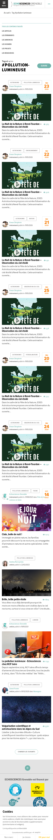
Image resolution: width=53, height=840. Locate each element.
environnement (32, 151)
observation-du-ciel (32, 287)
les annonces (7, 40)
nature (31, 219)
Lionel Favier (14, 688)
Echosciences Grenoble (18, 494)
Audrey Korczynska (16, 562)
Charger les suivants (26, 752)
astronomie (14, 83)
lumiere (35, 620)
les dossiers (7, 44)
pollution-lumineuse (32, 83)
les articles (6, 31)
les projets (6, 48)
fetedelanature (32, 355)
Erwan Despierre (15, 86)
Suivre (44, 65)
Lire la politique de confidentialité (15, 828)
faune (35, 491)
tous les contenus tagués (12, 26)
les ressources (8, 53)
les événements (8, 35)
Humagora (37, 691)
